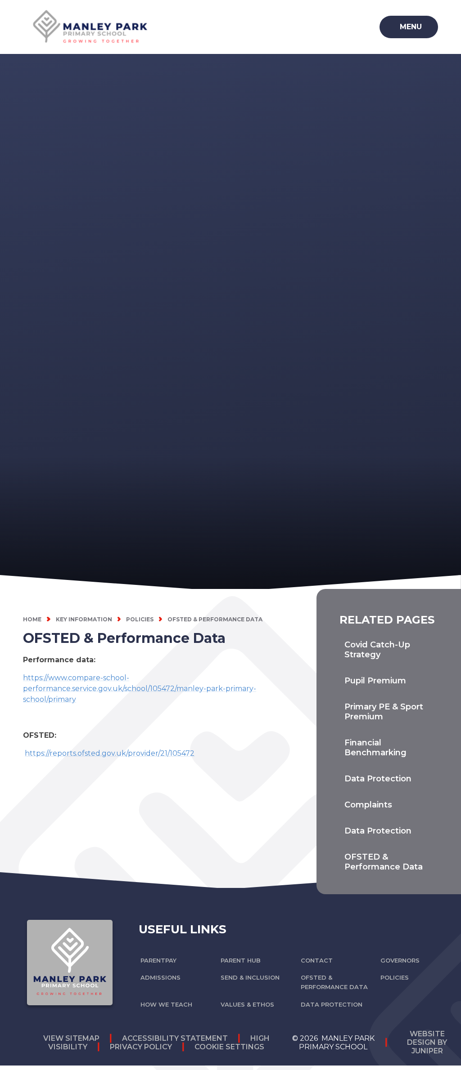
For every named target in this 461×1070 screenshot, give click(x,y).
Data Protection (331, 1004)
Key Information (84, 619)
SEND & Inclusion (250, 977)
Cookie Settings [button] (229, 1047)
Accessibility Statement (175, 1038)
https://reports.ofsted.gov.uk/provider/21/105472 (109, 753)
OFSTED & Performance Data (214, 619)
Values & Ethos (247, 1004)
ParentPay (158, 960)
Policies (140, 619)
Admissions (160, 977)
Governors (400, 960)
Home (32, 619)
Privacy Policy (141, 1047)
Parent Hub (241, 960)
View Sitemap (71, 1038)
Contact (317, 960)
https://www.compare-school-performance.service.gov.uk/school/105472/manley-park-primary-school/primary (139, 688)
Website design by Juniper (427, 1042)
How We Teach (166, 1004)
